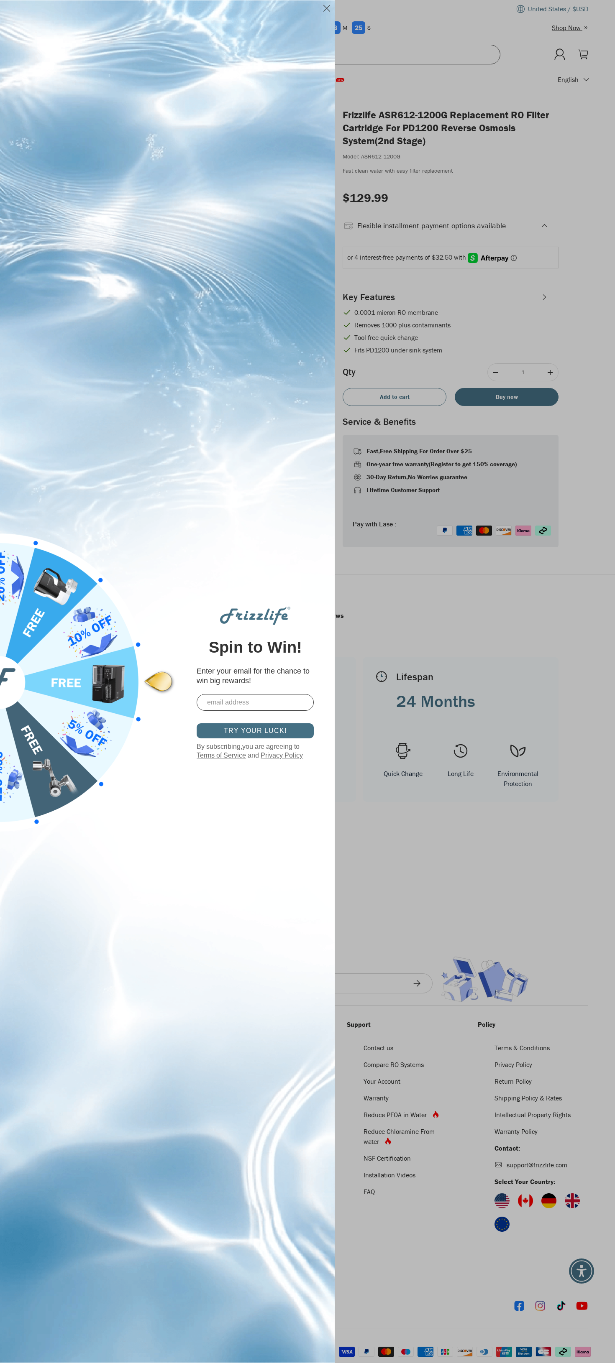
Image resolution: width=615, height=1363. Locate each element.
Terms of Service (221, 755)
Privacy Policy (282, 755)
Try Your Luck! (255, 730)
